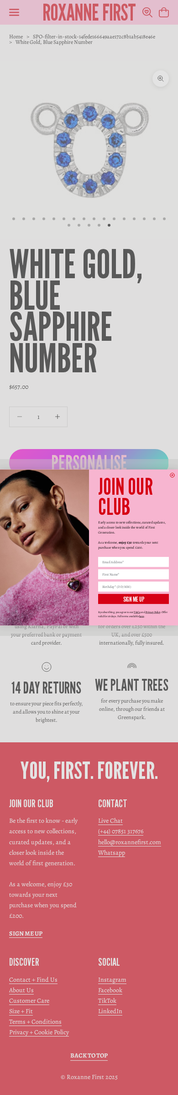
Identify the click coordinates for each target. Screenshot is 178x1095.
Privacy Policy (153, 612)
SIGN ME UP (133, 599)
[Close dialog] (172, 475)
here (141, 616)
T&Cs (137, 612)
